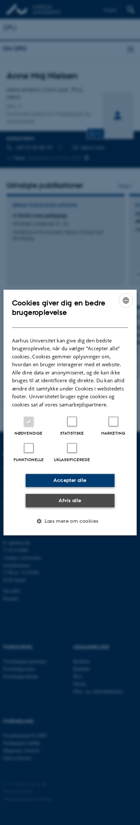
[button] (69, 521)
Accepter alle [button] (69, 480)
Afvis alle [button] (70, 500)
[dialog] (70, 412)
